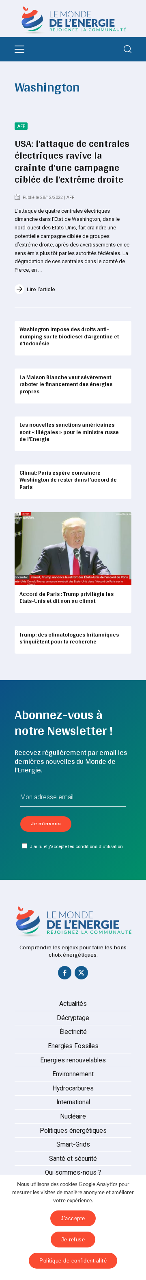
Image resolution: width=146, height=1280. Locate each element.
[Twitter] (81, 974)
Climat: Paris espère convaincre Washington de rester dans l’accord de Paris (68, 479)
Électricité (73, 1032)
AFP (21, 126)
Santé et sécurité (73, 1158)
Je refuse (73, 1239)
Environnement (73, 1074)
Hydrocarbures (73, 1088)
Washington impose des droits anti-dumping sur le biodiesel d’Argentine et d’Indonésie (69, 336)
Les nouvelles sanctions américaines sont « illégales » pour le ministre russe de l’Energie (69, 431)
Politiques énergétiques (73, 1130)
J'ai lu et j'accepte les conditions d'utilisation (76, 846)
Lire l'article (41, 289)
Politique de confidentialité (73, 1261)
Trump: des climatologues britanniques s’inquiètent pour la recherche (69, 638)
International (73, 1102)
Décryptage (73, 1018)
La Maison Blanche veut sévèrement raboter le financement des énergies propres (65, 384)
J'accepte (73, 1218)
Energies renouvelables (73, 1060)
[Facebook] (65, 974)
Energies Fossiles (73, 1046)
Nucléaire (73, 1116)
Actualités (73, 1003)
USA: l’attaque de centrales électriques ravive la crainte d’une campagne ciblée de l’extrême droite (72, 161)
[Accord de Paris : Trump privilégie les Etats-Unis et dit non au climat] (73, 548)
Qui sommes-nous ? (73, 1172)
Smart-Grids (73, 1144)
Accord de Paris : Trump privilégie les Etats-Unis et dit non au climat (66, 597)
